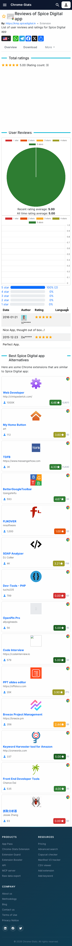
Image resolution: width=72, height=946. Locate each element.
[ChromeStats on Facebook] (13, 928)
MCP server (8, 870)
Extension (45, 23)
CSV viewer (44, 865)
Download (30, 47)
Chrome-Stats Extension (16, 849)
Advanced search (48, 849)
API (4, 865)
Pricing (42, 843)
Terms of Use (9, 914)
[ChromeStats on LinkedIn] (5, 928)
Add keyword (45, 875)
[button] (4, 4)
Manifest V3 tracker (49, 859)
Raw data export (11, 875)
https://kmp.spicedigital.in (21, 23)
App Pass (7, 843)
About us (7, 893)
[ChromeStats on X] (20, 928)
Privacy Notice (10, 920)
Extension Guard (11, 854)
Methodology (9, 898)
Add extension (46, 870)
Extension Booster (12, 859)
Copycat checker (47, 854)
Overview (10, 47)
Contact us (8, 909)
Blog (4, 904)
